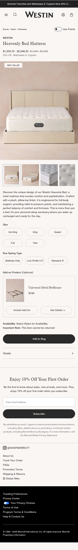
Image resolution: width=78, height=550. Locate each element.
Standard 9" (58, 260)
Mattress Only (12, 260)
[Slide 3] (49, 175)
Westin (13, 29)
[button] (72, 14)
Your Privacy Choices (22, 502)
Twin (35, 242)
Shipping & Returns (14, 473)
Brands (6, 29)
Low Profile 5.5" (35, 260)
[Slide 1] (11, 175)
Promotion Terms (13, 469)
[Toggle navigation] (6, 14)
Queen (57, 232)
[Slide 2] (30, 175)
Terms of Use (10, 507)
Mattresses (22, 29)
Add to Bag (39, 338)
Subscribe (39, 413)
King (35, 232)
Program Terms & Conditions (19, 512)
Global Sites (12, 478)
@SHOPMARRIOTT (18, 447)
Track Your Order (13, 460)
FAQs (6, 464)
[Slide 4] (68, 175)
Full (13, 242)
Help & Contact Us (13, 516)
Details (7, 353)
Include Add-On (22, 310)
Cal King (12, 232)
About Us (8, 455)
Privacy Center (11, 498)
